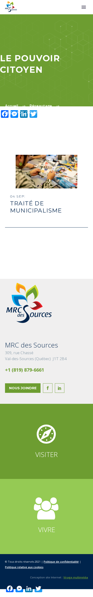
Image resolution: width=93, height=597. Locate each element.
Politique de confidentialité (61, 561)
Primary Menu (83, 7)
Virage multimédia (75, 577)
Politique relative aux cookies (24, 567)
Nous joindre (22, 388)
